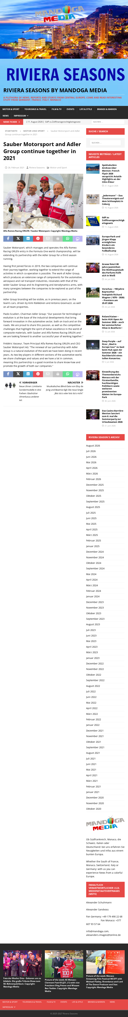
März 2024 (92, 585)
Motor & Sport (10, 109)
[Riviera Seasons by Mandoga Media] (64, 56)
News (6, 115)
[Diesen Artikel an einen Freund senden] (48, 239)
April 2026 (92, 467)
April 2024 (92, 579)
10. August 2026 (111, 254)
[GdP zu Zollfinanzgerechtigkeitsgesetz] (93, 221)
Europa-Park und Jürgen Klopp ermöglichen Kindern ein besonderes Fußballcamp (111, 243)
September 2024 (95, 568)
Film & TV (57, 109)
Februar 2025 (93, 540)
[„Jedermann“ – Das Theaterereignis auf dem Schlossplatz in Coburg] (93, 199)
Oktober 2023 (93, 613)
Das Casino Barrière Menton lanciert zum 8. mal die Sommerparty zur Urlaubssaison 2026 (112, 416)
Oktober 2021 (93, 741)
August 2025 (93, 507)
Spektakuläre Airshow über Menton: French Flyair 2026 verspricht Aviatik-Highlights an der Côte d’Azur (112, 173)
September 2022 (95, 680)
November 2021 (95, 736)
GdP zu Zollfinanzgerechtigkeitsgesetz (113, 220)
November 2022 (95, 669)
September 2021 (95, 747)
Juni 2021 (91, 764)
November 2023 (95, 607)
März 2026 (92, 473)
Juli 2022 (91, 691)
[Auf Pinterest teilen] (38, 239)
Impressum (20, 115)
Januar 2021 (93, 792)
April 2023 (92, 646)
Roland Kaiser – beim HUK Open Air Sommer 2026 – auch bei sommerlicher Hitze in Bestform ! (113, 322)
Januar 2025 (93, 546)
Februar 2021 (93, 786)
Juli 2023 (91, 630)
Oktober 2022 (93, 674)
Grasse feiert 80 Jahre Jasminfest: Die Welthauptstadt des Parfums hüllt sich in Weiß (113, 270)
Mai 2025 (91, 523)
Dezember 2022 (95, 663)
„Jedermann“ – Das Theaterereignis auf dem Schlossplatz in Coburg (113, 200)
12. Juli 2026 (110, 331)
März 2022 (92, 713)
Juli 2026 (91, 451)
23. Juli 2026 (110, 307)
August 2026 (93, 445)
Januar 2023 (93, 658)
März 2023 (92, 652)
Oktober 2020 (93, 808)
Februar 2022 (93, 719)
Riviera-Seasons (37, 167)
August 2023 (93, 624)
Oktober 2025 (93, 495)
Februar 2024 (93, 590)
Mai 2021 (91, 769)
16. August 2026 (111, 207)
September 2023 (95, 618)
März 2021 (92, 780)
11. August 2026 (111, 227)
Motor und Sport (58, 167)
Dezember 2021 (95, 730)
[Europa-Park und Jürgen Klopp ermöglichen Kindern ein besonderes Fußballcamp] (93, 240)
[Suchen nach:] (108, 121)
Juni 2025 (91, 518)
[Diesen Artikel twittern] (18, 239)
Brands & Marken (107, 109)
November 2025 (95, 490)
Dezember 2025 (95, 484)
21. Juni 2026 (110, 425)
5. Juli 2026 (109, 362)
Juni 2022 (91, 697)
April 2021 (92, 775)
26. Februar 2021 (16, 167)
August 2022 (93, 685)
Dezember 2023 (95, 602)
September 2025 (95, 501)
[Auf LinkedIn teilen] (28, 239)
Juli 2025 (91, 512)
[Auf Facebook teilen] (8, 239)
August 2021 (93, 752)
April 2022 (92, 708)
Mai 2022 (91, 702)
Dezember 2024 (95, 551)
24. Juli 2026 (110, 279)
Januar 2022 (93, 724)
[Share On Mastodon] (77, 239)
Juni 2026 (91, 456)
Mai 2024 (91, 574)
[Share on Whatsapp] (67, 239)
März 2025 (92, 535)
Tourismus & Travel (35, 109)
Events (70, 109)
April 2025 (92, 529)
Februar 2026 (93, 479)
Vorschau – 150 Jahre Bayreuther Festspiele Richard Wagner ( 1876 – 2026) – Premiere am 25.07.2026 (113, 295)
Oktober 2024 (93, 562)
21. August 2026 (111, 185)
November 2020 (95, 803)
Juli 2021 (91, 758)
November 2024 (95, 557)
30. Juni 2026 (110, 401)
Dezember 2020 (95, 797)
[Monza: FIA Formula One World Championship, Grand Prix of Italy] (43, 226)
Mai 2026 (91, 462)
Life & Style (86, 109)
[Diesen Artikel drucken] (58, 239)
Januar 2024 (93, 596)
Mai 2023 (91, 641)
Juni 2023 (91, 635)
